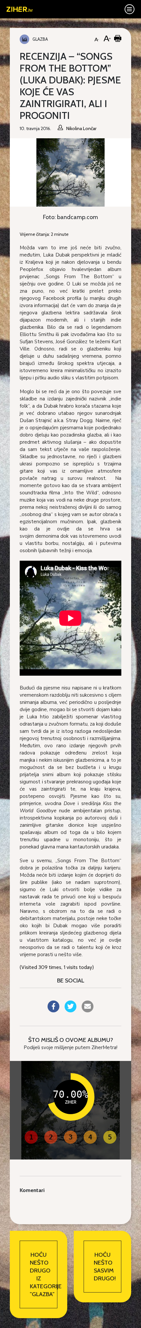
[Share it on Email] (87, 1010)
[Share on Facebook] (53, 1010)
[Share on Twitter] (70, 1010)
